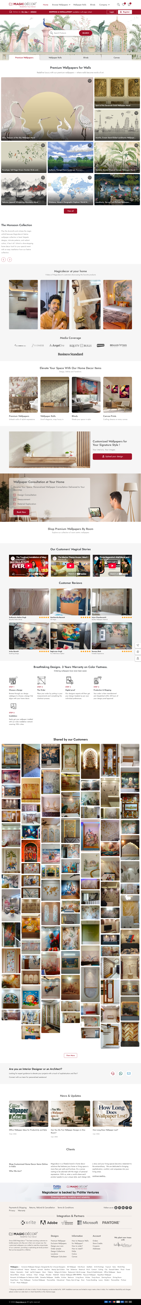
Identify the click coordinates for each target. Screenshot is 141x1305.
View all (70, 211)
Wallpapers (14, 1267)
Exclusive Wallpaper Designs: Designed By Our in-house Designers (43, 1267)
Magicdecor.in (21, 1302)
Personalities (51, 1280)
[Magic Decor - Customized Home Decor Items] (23, 4)
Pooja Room (96, 1277)
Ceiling (100, 1269)
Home (45, 4)
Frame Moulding (91, 1280)
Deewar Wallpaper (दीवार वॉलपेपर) (71, 1275)
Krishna (63, 1277)
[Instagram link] (119, 1207)
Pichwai (123, 1280)
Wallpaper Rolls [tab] (55, 57)
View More (70, 1055)
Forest (128, 1269)
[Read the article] (28, 1114)
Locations (54, 1254)
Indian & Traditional (16, 1269)
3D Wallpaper (71, 1267)
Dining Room (117, 1277)
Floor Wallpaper (25, 1280)
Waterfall (56, 1275)
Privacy (12, 1210)
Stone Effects (14, 1275)
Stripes (22, 1275)
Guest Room (14, 1280)
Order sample (56, 1248)
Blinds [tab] (85, 57)
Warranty (21, 1210)
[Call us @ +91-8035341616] (112, 1073)
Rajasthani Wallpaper (104, 1275)
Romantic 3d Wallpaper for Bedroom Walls (24, 1277)
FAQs (74, 1251)
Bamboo (47, 1269)
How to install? (77, 1248)
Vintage (41, 1275)
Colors (74, 1254)
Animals (40, 1269)
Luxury (101, 1280)
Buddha (57, 1277)
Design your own (57, 1246)
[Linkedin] (123, 1207)
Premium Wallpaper (58, 1240)
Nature (27, 1269)
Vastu (114, 1267)
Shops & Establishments (94, 1272)
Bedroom (71, 1277)
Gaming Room (106, 1277)
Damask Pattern (114, 1269)
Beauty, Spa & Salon (58, 1269)
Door (83, 1280)
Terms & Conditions (66, 1207)
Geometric (19, 1272)
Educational (60, 1280)
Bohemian (74, 1269)
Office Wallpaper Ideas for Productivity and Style (28, 1130)
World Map (121, 1267)
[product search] (118, 4)
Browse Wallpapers (60, 4)
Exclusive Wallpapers (58, 1243)
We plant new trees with (122, 1238)
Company (103, 4)
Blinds (92, 4)
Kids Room (81, 1267)
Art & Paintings (99, 1267)
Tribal (35, 1275)
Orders (95, 1240)
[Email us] (129, 1073)
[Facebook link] (126, 1207)
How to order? (77, 1246)
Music (44, 1272)
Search (85, 33)
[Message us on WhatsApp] (121, 1073)
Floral (122, 1269)
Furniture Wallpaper (38, 1280)
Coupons (96, 1246)
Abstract (33, 1269)
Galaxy (12, 1272)
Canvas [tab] (117, 57)
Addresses (96, 1248)
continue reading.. (99, 1176)
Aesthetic (89, 1267)
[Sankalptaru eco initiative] (122, 1244)
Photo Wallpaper (22, 1283)
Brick (88, 1269)
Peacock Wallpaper (89, 1275)
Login (112, 12)
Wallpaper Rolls (79, 4)
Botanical (82, 1269)
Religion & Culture (60, 1272)
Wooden (48, 1275)
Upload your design (114, 456)
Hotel (26, 1272)
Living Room (80, 1277)
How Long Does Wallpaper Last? (105, 1130)
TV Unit (12, 1283)
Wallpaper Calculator (59, 1256)
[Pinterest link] (130, 1207)
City (106, 1269)
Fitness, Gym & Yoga (73, 1280)
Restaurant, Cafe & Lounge (76, 1272)
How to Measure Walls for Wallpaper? (80, 1242)
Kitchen (87, 1277)
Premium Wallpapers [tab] (24, 57)
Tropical (108, 1267)
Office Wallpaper (109, 1272)
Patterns (50, 1272)
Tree (67, 1269)
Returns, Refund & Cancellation (42, 1207)
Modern (106, 1280)
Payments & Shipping (18, 1207)
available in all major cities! (70, 12)
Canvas (74, 1256)
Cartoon (94, 1269)
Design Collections (58, 1251)
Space (119, 1272)
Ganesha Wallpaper (46, 1277)
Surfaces (29, 1275)
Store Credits (97, 1243)
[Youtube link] (115, 1207)
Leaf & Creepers (35, 1272)
